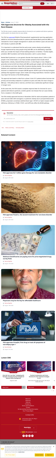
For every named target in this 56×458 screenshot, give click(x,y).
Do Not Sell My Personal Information (28, 409)
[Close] (53, 446)
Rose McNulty (8, 347)
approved (12, 37)
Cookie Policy (21, 452)
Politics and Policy (9, 127)
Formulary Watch (20, 127)
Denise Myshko (8, 175)
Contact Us (28, 404)
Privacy (28, 407)
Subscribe (47, 118)
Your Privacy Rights (28, 411)
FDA (3, 127)
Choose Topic (26, 7)
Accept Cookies (39, 455)
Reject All (49, 455)
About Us (28, 399)
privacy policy (30, 121)
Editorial (28, 402)
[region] (28, 451)
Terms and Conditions (28, 405)
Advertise (28, 400)
